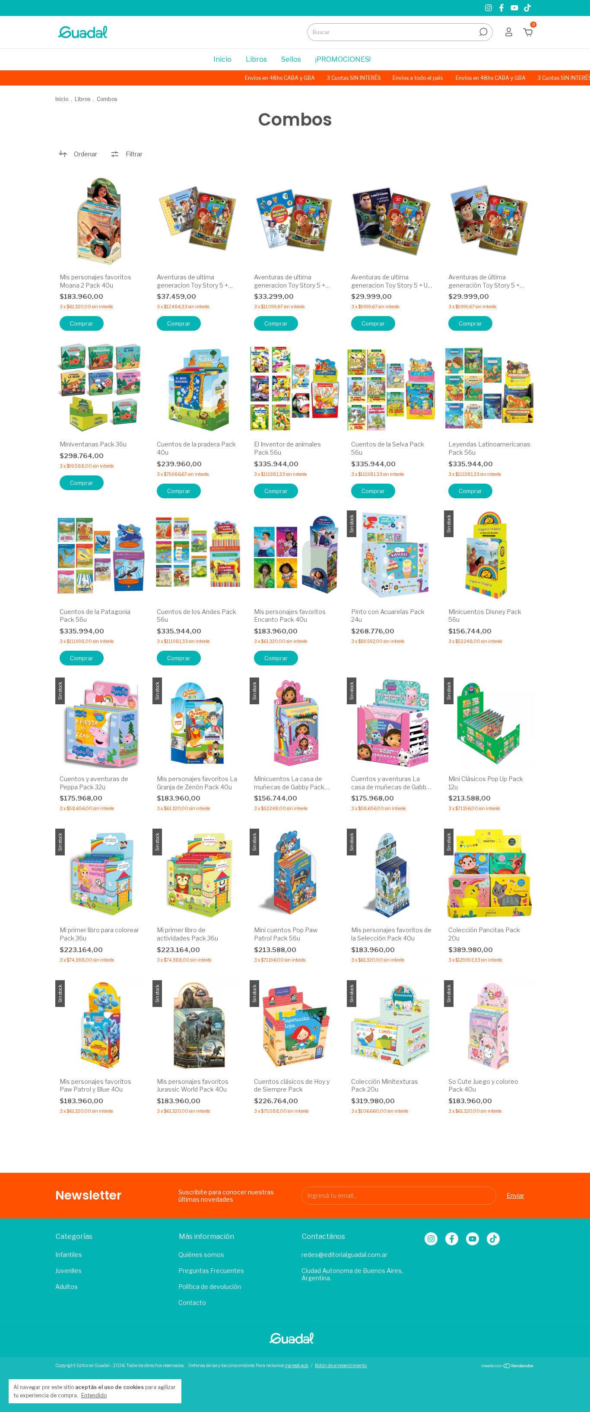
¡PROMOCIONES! (343, 59)
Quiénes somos (201, 1254)
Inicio (222, 59)
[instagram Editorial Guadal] (489, 8)
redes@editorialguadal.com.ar (344, 1254)
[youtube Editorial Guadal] (515, 8)
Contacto (192, 1302)
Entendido (94, 1395)
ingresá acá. (296, 1365)
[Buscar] (483, 32)
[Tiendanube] (508, 1366)
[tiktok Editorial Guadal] (527, 8)
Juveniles (68, 1270)
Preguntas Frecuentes (211, 1270)
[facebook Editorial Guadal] (502, 8)
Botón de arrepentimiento (341, 1365)
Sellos (291, 59)
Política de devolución (209, 1286)
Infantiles (68, 1254)
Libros (256, 59)
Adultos (66, 1286)
